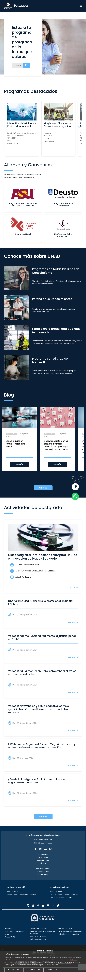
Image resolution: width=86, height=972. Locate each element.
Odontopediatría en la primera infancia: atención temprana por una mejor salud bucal (56, 445)
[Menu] (81, 5)
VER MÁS (19, 464)
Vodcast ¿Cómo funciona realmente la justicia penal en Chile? (42, 637)
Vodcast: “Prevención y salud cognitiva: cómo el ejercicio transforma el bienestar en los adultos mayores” (38, 709)
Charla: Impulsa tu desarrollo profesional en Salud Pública (40, 602)
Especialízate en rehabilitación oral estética (15, 444)
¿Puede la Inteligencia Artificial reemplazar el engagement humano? (37, 781)
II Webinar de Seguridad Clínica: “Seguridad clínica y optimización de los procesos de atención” (41, 746)
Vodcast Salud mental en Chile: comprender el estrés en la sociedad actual (42, 672)
